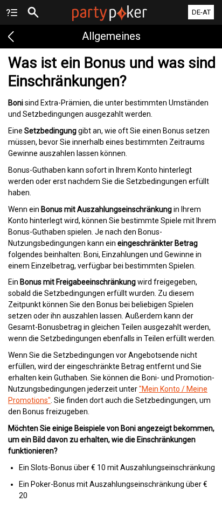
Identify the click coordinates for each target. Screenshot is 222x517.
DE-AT (201, 12)
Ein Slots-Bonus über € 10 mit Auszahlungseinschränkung (117, 467)
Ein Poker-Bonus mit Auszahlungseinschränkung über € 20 (113, 490)
